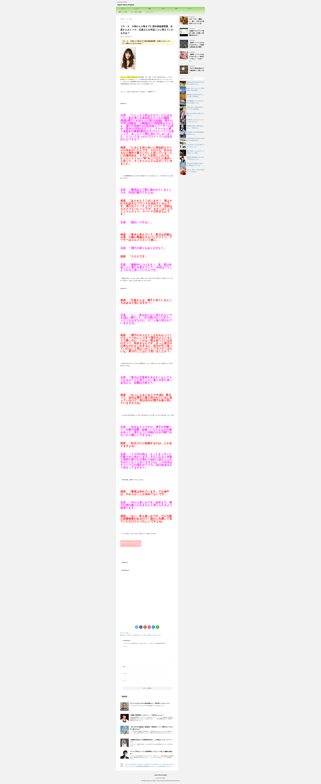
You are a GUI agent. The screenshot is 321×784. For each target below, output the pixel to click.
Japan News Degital (125, 5)
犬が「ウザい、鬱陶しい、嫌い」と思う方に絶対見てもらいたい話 (196, 21)
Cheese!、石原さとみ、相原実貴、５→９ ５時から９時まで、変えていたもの (141, 635)
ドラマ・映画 (125, 632)
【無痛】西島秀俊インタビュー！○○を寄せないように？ (147, 715)
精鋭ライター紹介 (123, 12)
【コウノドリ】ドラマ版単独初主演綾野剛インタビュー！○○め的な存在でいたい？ (148, 766)
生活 (163, 8)
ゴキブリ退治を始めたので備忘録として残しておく (196, 70)
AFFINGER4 (177, 780)
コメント (125, 646)
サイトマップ (149, 12)
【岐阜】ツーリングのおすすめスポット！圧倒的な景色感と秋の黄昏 (196, 45)
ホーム (123, 8)
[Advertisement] (134, 586)
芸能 (150, 8)
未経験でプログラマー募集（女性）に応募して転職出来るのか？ (196, 33)
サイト (124, 680)
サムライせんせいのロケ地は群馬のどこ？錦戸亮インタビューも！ (150, 703)
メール (125, 673)
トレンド (136, 8)
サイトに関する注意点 (136, 12)
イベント (190, 8)
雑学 (176, 8)
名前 (124, 666)
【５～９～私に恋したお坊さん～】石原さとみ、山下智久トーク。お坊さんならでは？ (149, 764)
